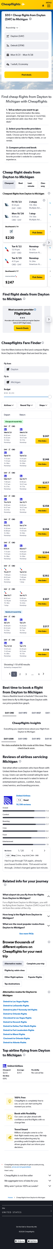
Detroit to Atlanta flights (14, 1042)
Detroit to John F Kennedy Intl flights (20, 1010)
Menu (49, 2)
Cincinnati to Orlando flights (16, 1038)
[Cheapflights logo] (10, 4)
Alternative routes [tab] (13, 963)
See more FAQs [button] (26, 933)
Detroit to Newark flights (15, 1022)
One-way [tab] (43, 184)
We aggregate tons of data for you (21, 1180)
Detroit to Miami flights (14, 1034)
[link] (22, 328)
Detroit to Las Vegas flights (15, 1001)
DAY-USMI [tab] (9, 739)
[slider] (50, 396)
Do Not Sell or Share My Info (26, 1227)
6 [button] (39, 674)
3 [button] (26, 674)
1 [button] (14, 674)
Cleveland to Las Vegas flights (17, 1018)
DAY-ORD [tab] (9, 713)
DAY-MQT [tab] (36, 713)
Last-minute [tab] (31, 184)
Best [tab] (21, 183)
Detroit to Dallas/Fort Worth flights (19, 1026)
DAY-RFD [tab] (23, 713)
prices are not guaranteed (21, 1167)
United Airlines (23, 795)
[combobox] (12, 28)
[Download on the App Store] (32, 1241)
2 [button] (20, 674)
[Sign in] (43, 6)
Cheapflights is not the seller (18, 1175)
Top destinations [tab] (12, 984)
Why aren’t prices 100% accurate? (21, 1186)
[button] (30, 19)
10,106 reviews (23, 804)
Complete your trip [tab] (35, 963)
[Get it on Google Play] (20, 1241)
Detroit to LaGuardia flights (16, 1005)
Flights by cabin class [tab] (15, 970)
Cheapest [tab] (9, 183)
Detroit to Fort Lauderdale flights (18, 1030)
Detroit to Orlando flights (15, 1014)
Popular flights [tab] (35, 977)
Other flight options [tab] (14, 977)
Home (10, 1197)
